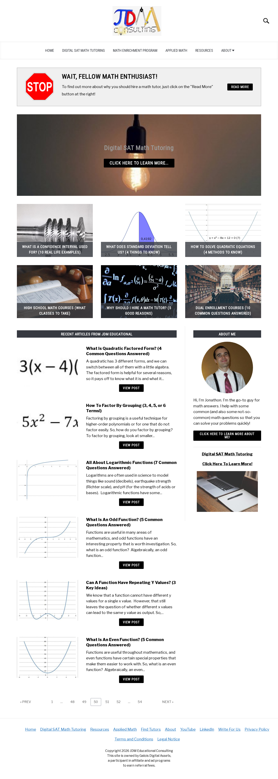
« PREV (25, 702)
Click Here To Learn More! (227, 464)
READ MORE (240, 87)
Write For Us (229, 729)
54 (141, 702)
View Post (131, 388)
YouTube (188, 729)
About (226, 50)
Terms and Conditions (134, 739)
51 (108, 702)
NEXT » (167, 702)
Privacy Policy (257, 729)
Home (49, 50)
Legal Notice (168, 739)
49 (86, 702)
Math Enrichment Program (135, 50)
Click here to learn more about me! (227, 435)
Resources (204, 50)
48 (74, 702)
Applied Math (176, 50)
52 (120, 702)
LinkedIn (207, 729)
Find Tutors (151, 729)
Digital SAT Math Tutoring (83, 50)
